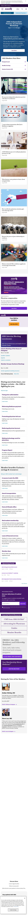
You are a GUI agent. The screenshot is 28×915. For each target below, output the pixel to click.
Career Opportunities (14, 883)
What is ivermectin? (14, 886)
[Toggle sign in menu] (26, 9)
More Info (16, 373)
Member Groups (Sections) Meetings (12, 364)
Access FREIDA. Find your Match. (12, 656)
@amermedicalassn (8, 725)
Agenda (3, 357)
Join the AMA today (14, 669)
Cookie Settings (13, 909)
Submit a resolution (6, 360)
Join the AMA (14, 324)
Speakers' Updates (5, 355)
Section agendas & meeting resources (10, 370)
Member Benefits (7, 13)
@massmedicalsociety (19, 724)
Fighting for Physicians (21, 13)
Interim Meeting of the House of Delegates (11, 349)
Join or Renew (18, 9)
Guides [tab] (14, 628)
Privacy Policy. (16, 906)
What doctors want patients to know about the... (14, 888)
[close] (26, 1)
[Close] (24, 898)
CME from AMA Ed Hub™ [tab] (14, 619)
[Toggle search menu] (22, 9)
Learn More (8, 3)
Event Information (7, 339)
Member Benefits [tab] (14, 632)
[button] (14, 5)
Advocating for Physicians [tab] (14, 623)
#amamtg (4, 726)
